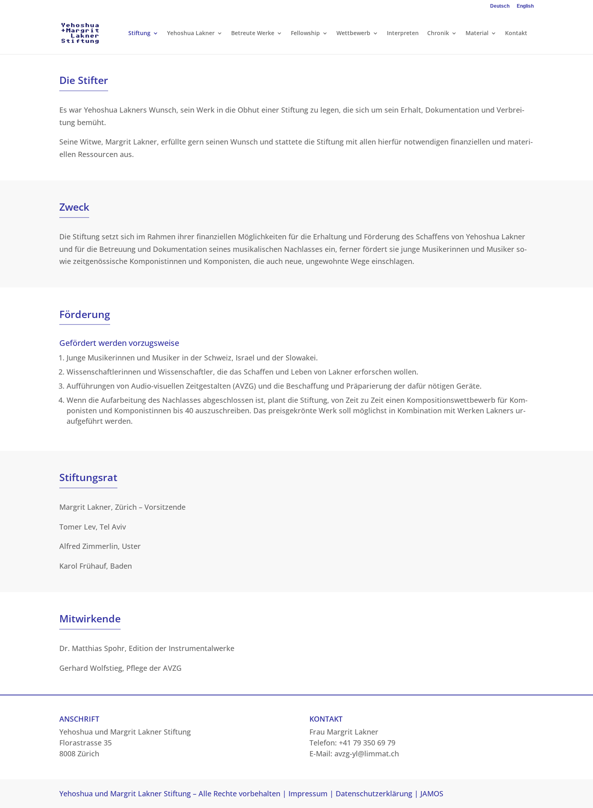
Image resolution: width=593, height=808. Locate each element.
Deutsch (499, 6)
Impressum (308, 793)
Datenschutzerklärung (374, 793)
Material (477, 33)
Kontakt (516, 33)
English (525, 6)
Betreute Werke (252, 33)
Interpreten (403, 33)
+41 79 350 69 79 (367, 742)
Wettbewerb (353, 33)
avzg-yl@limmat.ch (366, 753)
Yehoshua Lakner (191, 33)
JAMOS (431, 793)
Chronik (438, 33)
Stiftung (139, 33)
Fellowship (305, 33)
